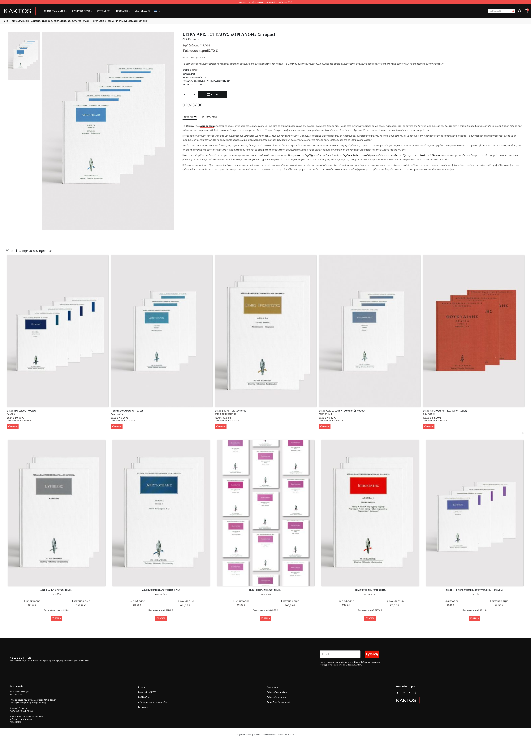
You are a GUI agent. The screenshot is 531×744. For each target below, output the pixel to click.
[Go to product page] (57, 331)
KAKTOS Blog (144, 697)
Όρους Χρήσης (360, 662)
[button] (513, 11)
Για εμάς (142, 687)
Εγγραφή (372, 654)
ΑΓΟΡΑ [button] (14, 426)
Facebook (185, 105)
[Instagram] (403, 692)
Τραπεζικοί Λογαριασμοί (278, 702)
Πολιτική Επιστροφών (277, 692)
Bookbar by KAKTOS (147, 692)
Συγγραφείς (103, 11)
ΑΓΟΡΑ (214, 94)
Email (200, 105)
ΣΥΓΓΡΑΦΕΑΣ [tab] (209, 116)
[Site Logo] (20, 11)
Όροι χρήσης (273, 687)
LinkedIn (195, 105)
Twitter (190, 105)
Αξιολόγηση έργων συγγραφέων (153, 702)
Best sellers (142, 10)
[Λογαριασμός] (519, 11)
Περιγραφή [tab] (190, 116)
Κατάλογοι (143, 707)
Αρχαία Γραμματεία (54, 11)
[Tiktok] (415, 692)
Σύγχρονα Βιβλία (81, 11)
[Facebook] (397, 692)
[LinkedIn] (409, 692)
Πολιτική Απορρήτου (276, 697)
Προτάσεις (122, 11)
